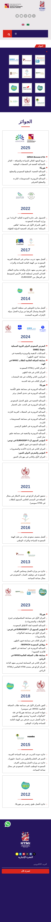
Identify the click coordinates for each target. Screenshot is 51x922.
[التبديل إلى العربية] (28, 24)
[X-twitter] (34, 854)
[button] (16, 33)
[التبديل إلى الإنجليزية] (23, 24)
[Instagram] (25, 16)
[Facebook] (29, 16)
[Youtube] (21, 16)
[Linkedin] (17, 16)
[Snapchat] (17, 854)
